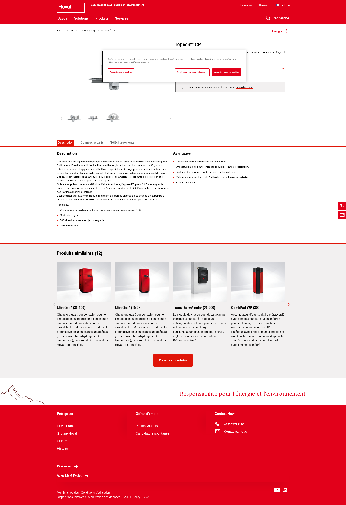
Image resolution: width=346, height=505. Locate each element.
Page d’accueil (65, 30)
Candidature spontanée (152, 433)
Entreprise (246, 5)
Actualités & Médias (69, 475)
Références (64, 466)
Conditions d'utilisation (95, 492)
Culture (62, 441)
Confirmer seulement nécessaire (192, 72)
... (79, 30)
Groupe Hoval (67, 433)
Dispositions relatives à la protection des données (88, 497)
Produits (101, 18)
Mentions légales (68, 492)
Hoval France (66, 426)
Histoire (62, 448)
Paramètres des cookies (121, 72)
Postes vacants (147, 426)
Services (121, 18)
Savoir (63, 18)
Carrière (264, 5)
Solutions (81, 18)
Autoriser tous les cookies (226, 72)
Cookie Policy (131, 497)
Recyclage (90, 30)
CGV (146, 497)
